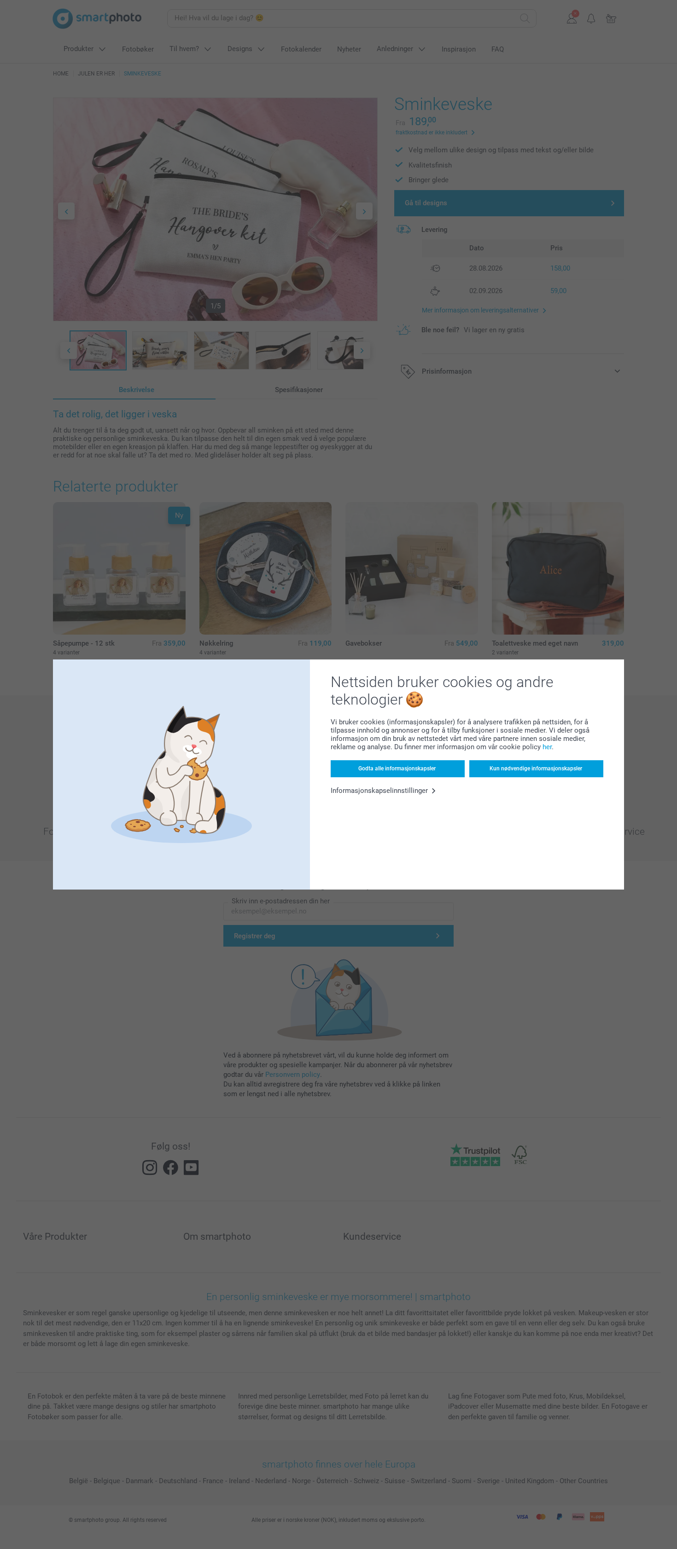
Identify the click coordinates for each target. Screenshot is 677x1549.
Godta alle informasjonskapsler (397, 768)
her (547, 747)
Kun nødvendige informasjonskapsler (536, 768)
